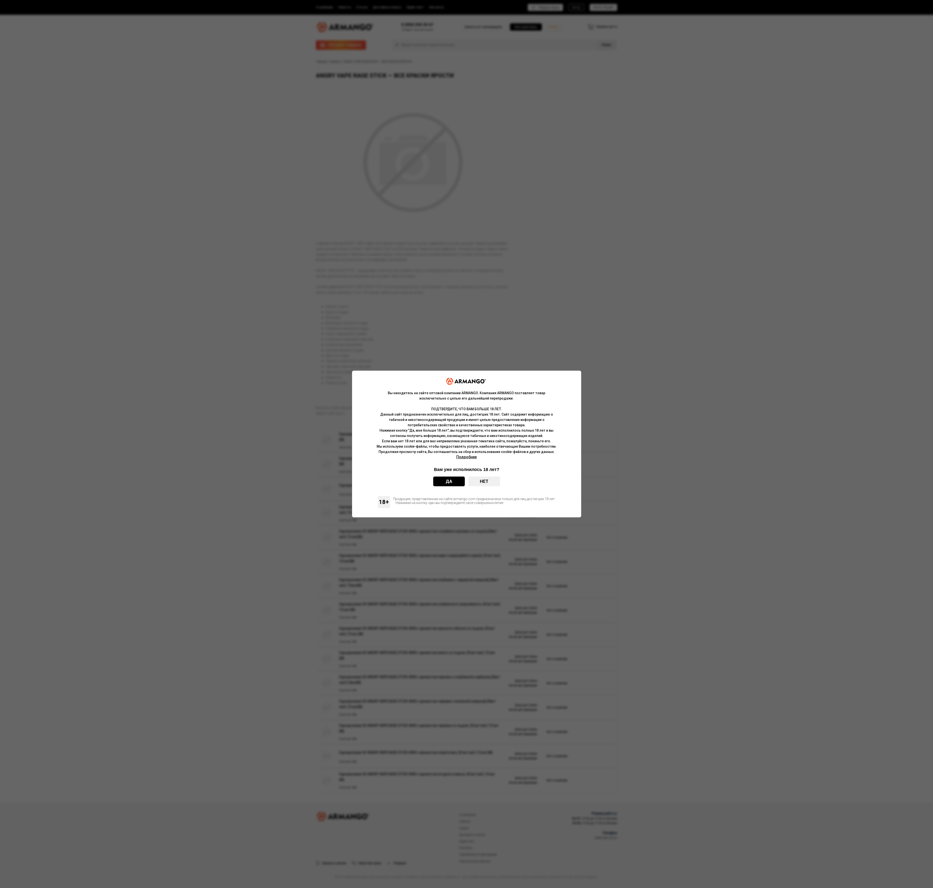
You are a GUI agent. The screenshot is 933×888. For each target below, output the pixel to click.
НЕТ (484, 481)
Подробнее (466, 457)
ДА (449, 481)
